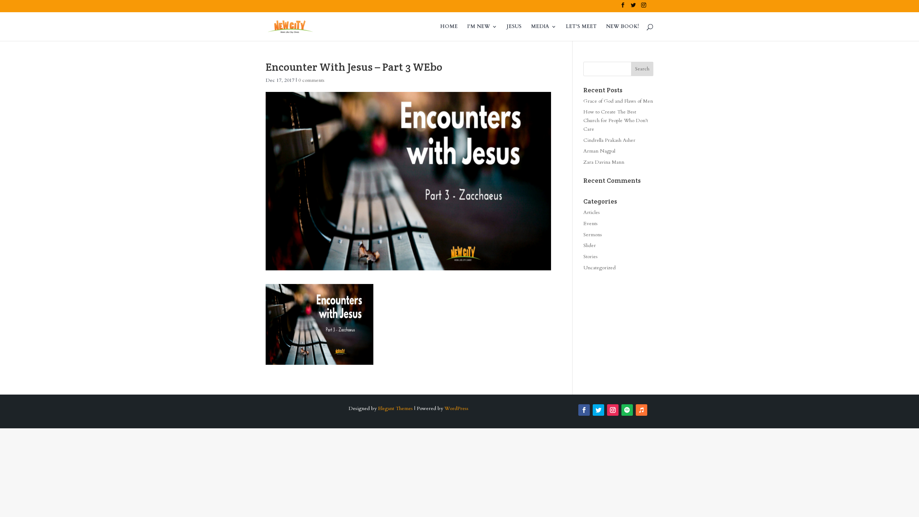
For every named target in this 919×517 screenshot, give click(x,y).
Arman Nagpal (599, 151)
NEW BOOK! (622, 27)
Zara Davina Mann (603, 162)
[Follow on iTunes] (641, 410)
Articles (591, 212)
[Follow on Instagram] (613, 410)
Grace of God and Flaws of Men (618, 101)
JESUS (514, 27)
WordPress (456, 408)
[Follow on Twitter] (598, 410)
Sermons (592, 234)
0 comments (311, 80)
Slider (589, 245)
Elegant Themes (395, 408)
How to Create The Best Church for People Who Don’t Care (615, 120)
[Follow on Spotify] (627, 410)
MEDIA (540, 27)
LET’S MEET (581, 27)
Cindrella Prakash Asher (609, 140)
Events (590, 223)
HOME (449, 27)
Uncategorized (599, 267)
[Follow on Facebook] (584, 410)
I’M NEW (478, 27)
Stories (590, 256)
